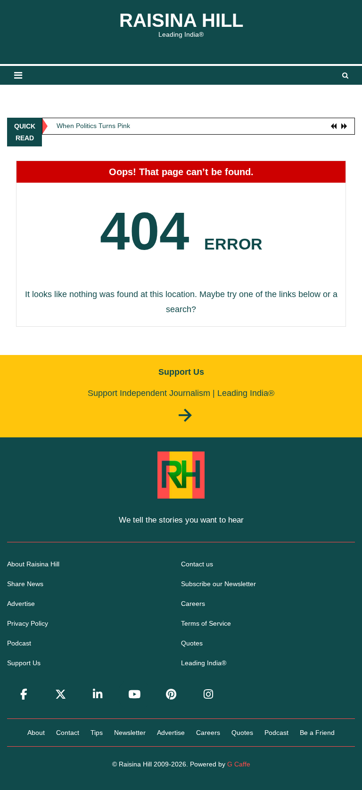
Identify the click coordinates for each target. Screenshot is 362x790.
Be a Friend (317, 732)
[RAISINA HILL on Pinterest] (171, 694)
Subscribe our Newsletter (218, 584)
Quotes (192, 643)
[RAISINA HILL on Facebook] (23, 694)
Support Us (24, 663)
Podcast (19, 643)
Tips (96, 732)
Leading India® (203, 663)
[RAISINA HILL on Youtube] (134, 694)
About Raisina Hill (33, 564)
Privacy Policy (27, 623)
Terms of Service (206, 623)
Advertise (21, 603)
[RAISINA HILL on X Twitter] (60, 694)
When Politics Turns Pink (93, 125)
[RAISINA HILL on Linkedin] (97, 694)
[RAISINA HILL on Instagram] (208, 694)
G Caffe (238, 764)
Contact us (197, 564)
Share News (25, 584)
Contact (67, 732)
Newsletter (130, 732)
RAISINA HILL (181, 20)
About (36, 732)
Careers (193, 603)
